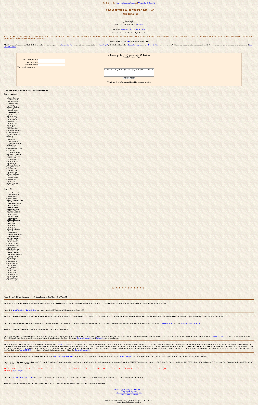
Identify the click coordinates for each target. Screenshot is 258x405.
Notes (129, 41)
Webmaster (140, 24)
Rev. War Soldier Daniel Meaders (23, 377)
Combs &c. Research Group (125, 3)
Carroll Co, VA (103, 45)
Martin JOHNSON (26, 350)
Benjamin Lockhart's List (85, 338)
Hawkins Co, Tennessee (218, 336)
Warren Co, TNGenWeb (146, 3)
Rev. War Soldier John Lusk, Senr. (24, 310)
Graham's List (100, 338)
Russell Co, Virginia (124, 356)
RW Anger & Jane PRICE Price (64, 356)
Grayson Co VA (62, 344)
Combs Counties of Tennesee (129, 395)
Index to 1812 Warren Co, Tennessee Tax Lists (129, 389)
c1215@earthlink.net (167, 323)
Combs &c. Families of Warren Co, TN (129, 393)
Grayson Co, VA (66, 45)
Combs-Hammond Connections (191, 323)
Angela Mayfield (18, 370)
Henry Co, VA (153, 45)
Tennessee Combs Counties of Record (133, 29)
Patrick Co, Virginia (134, 45)
